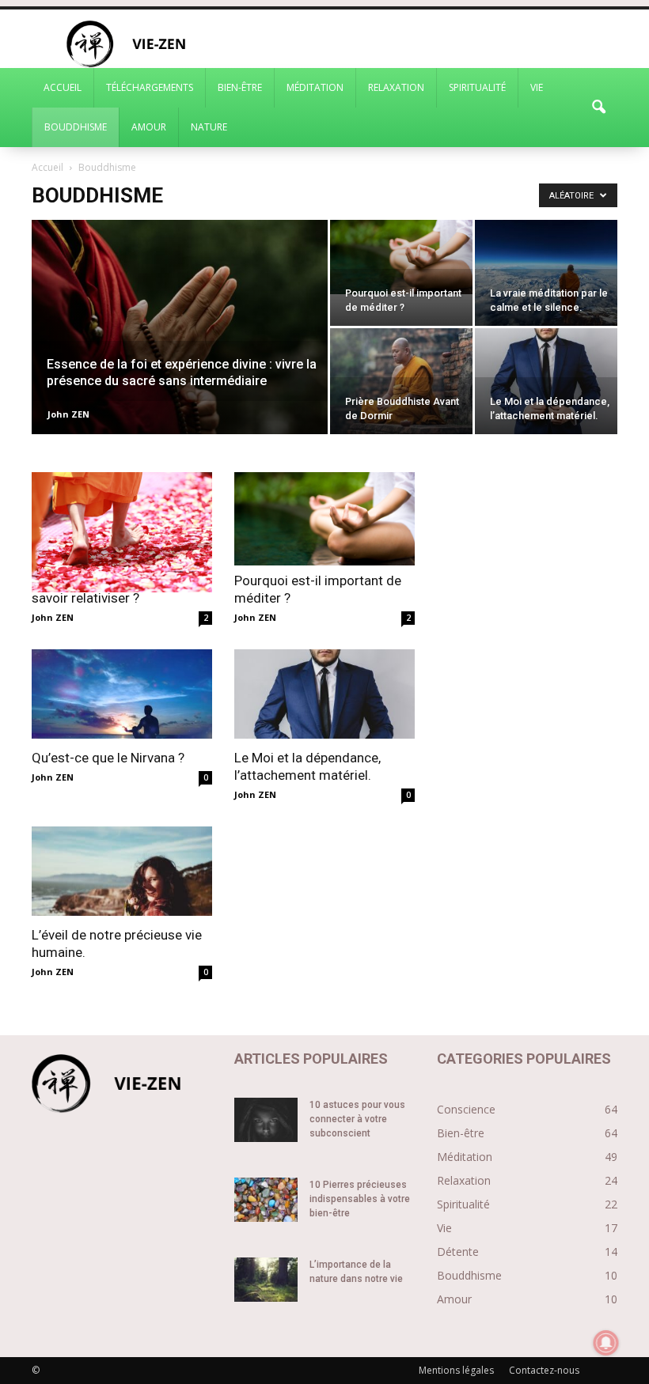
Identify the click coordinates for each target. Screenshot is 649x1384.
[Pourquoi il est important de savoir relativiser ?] (122, 532)
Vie (536, 87)
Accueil (63, 87)
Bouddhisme (75, 127)
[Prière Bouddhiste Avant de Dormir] (401, 381)
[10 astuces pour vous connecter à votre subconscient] (266, 1120)
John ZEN (68, 414)
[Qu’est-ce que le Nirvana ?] (122, 694)
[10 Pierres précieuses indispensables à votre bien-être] (266, 1200)
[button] (598, 108)
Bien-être (240, 87)
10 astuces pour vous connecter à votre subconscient (357, 1119)
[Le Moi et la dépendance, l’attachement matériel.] (546, 381)
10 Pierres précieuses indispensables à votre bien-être (359, 1199)
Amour (148, 127)
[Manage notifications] (606, 1343)
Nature (209, 127)
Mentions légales (456, 1370)
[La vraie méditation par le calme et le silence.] (546, 273)
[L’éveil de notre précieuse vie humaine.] (122, 871)
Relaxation (396, 87)
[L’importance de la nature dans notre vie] (266, 1279)
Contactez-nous (544, 1370)
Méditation (315, 87)
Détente (458, 1251)
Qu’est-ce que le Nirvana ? (108, 758)
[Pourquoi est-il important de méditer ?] (401, 257)
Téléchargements (149, 87)
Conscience (466, 1109)
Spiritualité (477, 87)
